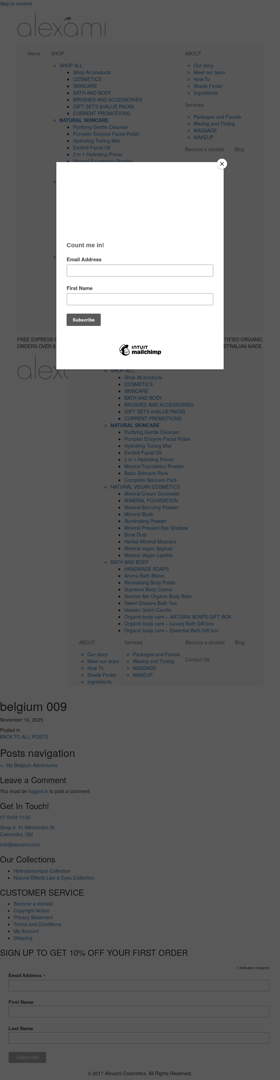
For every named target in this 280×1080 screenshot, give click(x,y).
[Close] (222, 164)
